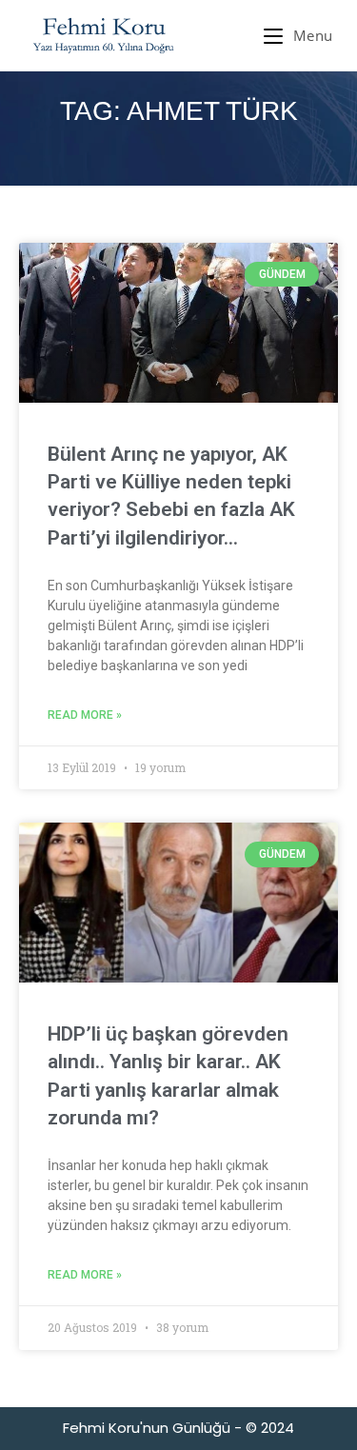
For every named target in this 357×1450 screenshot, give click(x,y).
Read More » (85, 715)
